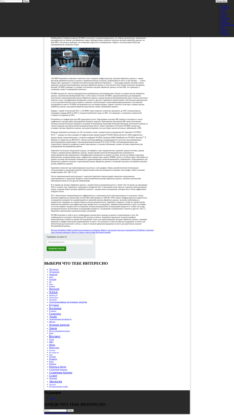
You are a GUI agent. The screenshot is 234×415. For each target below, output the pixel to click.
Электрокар (52, 384)
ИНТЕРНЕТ (225, 23)
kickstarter (52, 286)
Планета (53, 359)
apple (51, 277)
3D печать (54, 269)
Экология (55, 381)
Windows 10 (53, 295)
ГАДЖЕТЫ (225, 8)
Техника (223, 14)
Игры (222, 27)
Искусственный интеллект (59, 331)
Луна (51, 339)
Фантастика (225, 34)
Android (53, 274)
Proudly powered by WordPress (56, 413)
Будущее (224, 32)
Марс (52, 344)
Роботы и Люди (57, 366)
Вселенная (55, 308)
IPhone (51, 284)
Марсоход (54, 347)
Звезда (52, 321)
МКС (51, 342)
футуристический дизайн (58, 387)
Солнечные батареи (60, 372)
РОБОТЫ (224, 30)
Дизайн (223, 21)
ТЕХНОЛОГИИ (227, 25)
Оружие (52, 357)
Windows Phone (53, 297)
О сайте (52, 398)
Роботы (52, 364)
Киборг (51, 333)
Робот (51, 361)
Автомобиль (53, 300)
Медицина (52, 350)
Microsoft (54, 288)
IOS (50, 282)
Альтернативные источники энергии (68, 302)
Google (52, 279)
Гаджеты (52, 311)
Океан (51, 354)
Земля (53, 328)
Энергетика (225, 19)
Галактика (55, 313)
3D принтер (54, 272)
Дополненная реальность (60, 319)
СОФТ (223, 10)
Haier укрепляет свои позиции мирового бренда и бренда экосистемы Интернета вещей (102, 231)
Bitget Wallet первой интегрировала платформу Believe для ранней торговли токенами (92, 230)
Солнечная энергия (58, 369)
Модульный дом (54, 352)
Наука (222, 12)
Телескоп (53, 378)
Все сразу (224, 6)
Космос (223, 16)
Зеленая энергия (59, 324)
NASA (53, 292)
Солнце (53, 375)
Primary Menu (221, 1)
